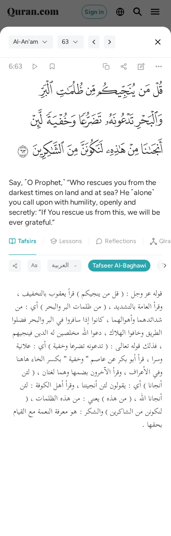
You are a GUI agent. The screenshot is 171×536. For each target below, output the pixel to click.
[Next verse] (109, 42)
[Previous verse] (94, 42)
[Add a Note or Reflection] (141, 66)
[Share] (123, 66)
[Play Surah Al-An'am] (34, 66)
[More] (159, 66)
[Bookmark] (52, 66)
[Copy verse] (106, 66)
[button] (156, 92)
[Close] (158, 42)
